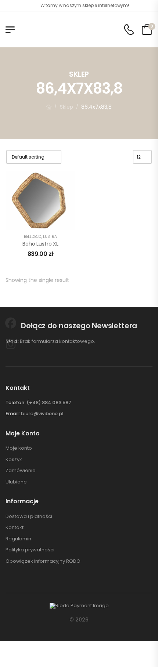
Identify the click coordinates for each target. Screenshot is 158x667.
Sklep (66, 106)
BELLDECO (32, 236)
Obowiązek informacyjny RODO (43, 561)
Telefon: (15, 402)
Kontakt (15, 527)
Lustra (50, 236)
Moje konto (19, 448)
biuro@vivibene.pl (42, 413)
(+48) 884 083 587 (48, 402)
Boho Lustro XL (40, 243)
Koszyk (14, 460)
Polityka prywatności (30, 550)
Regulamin (18, 539)
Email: (13, 413)
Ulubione (16, 482)
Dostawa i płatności (29, 516)
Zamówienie (21, 471)
